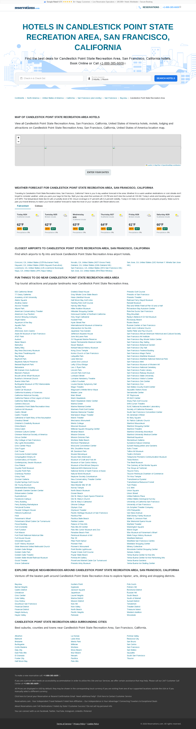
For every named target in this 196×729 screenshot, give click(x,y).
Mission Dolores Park (80, 437)
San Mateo (131, 650)
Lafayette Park (77, 356)
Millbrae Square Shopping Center (85, 429)
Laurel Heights (77, 595)
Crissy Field (20, 476)
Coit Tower (19, 451)
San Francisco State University (140, 376)
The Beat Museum (135, 462)
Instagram (69, 711)
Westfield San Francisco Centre (141, 541)
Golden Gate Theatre (24, 555)
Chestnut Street (21, 420)
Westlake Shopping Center (138, 544)
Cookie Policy (93, 723)
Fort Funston (20, 530)
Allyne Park (19, 308)
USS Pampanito (133, 510)
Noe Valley (75, 607)
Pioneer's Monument (80, 546)
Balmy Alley (19, 348)
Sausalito (131, 653)
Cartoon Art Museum (24, 409)
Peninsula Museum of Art (81, 535)
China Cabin (20, 429)
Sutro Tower (132, 448)
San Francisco (111, 98)
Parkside (74, 615)
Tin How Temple (134, 476)
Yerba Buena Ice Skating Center (141, 563)
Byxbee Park (20, 387)
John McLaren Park (79, 336)
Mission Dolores (78, 434)
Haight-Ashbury (21, 612)
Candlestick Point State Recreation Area (32, 406)
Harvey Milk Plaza (78, 306)
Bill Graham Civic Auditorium (27, 370)
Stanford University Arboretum (140, 432)
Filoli (17, 516)
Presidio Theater (134, 297)
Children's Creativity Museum (27, 423)
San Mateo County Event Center (141, 387)
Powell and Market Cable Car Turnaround (89, 560)
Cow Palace (20, 465)
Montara (74, 647)
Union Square (133, 490)
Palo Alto (75, 661)
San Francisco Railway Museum (140, 373)
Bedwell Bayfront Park (24, 364)
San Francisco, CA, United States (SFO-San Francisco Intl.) (96, 268)
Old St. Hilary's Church (80, 499)
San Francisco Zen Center (138, 381)
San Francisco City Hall (137, 348)
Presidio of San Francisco (138, 294)
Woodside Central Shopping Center (142, 549)
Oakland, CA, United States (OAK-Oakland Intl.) (91, 265)
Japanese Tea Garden (81, 331)
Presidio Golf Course (136, 292)
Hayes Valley (20, 615)
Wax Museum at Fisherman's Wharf (142, 532)
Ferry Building (21, 502)
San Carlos (131, 644)
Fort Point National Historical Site (29, 535)
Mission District (77, 601)
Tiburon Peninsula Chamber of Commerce (145, 474)
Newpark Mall (77, 482)
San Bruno (131, 641)
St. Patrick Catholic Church (138, 420)
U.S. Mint (130, 488)
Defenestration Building (25, 488)
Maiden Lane (76, 392)
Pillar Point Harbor (79, 541)
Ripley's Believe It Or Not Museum (141, 317)
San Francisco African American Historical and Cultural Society (154, 334)
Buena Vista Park (22, 381)
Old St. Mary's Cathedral (81, 502)
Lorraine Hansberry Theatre (83, 378)
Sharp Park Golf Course (137, 401)
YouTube (60, 711)
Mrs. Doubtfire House (80, 448)
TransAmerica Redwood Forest (140, 482)
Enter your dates (98, 172)
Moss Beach (76, 650)
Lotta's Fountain (78, 381)
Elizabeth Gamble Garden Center (29, 490)
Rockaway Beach (134, 320)
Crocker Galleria (22, 479)
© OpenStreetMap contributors (171, 165)
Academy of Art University (26, 297)
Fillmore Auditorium (23, 513)
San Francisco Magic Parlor (139, 353)
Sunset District (133, 601)
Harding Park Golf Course (82, 303)
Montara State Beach (80, 440)
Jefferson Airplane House (82, 334)
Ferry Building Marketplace (26, 504)
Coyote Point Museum (24, 468)
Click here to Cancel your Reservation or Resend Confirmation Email (45, 696)
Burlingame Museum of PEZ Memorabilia (32, 384)
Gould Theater (21, 560)
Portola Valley (133, 636)
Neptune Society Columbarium (84, 476)
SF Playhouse (133, 395)
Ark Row (18, 328)
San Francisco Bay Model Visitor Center (144, 339)
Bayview (123, 98)
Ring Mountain (133, 314)
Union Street (132, 493)
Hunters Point (77, 584)
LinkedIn (79, 711)
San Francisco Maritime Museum (141, 356)
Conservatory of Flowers (25, 460)
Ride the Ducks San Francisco (140, 311)
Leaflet (149, 165)
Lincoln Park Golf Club (80, 373)
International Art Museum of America (86, 325)
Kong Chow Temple (79, 350)
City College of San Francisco (28, 440)
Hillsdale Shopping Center (82, 311)
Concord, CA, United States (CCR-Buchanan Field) (37, 262)
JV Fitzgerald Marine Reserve (84, 339)
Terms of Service (64, 723)
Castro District (21, 590)
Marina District (77, 598)
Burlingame (19, 644)
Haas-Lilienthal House (80, 297)
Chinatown (19, 593)
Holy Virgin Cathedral (80, 317)
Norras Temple (77, 488)
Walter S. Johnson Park (137, 518)
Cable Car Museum (23, 390)
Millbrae (74, 644)
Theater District (133, 607)
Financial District (22, 607)
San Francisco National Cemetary (141, 367)
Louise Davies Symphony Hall (84, 384)
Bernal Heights (21, 587)
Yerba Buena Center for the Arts (141, 555)
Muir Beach (76, 653)
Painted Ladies (77, 521)
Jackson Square (78, 590)
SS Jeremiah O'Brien (136, 415)
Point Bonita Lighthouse (81, 549)
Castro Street (20, 412)
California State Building (25, 401)
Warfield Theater (134, 524)
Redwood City (133, 639)
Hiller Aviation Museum (81, 308)
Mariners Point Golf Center (82, 409)
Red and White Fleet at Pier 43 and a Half (145, 306)
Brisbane (18, 641)
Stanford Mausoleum (136, 423)
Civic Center (20, 595)
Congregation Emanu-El (25, 457)
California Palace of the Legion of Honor (32, 398)
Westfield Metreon (135, 538)
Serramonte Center (135, 392)
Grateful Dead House (80, 292)
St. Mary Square (134, 418)
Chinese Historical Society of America (31, 434)
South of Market (134, 598)
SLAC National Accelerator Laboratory (143, 406)
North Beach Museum (80, 490)
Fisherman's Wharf (23, 518)
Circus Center (21, 437)
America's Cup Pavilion (25, 314)
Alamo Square (21, 300)
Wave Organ (132, 530)
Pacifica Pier (76, 516)
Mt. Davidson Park (79, 451)
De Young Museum (23, 485)
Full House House (22, 538)
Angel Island (20, 320)
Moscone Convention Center (83, 446)
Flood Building (21, 524)
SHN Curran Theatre (136, 404)
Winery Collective (134, 546)
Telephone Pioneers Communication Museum (147, 457)
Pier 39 (74, 538)
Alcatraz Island (21, 303)
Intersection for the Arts (81, 328)
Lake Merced (77, 359)
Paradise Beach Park (80, 532)
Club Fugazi (20, 448)
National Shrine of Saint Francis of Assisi (88, 471)
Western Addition (134, 612)
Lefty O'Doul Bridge (79, 364)
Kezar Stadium (77, 345)
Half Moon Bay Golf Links (82, 300)
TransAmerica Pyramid (136, 479)
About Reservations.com (25, 706)
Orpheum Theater (78, 510)
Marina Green (77, 404)
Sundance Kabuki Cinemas (138, 443)
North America (33, 98)
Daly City (18, 650)
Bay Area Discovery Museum (27, 350)
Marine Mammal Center (81, 406)
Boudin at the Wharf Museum (27, 376)
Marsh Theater (77, 418)
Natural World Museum (81, 474)
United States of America (53, 98)
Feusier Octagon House (25, 510)
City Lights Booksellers (24, 443)
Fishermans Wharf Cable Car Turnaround (32, 521)
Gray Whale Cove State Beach (84, 294)
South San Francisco (136, 655)
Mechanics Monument (80, 420)
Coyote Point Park (23, 471)
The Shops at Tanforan (137, 468)
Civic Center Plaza (23, 446)
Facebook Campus (23, 499)
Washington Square (135, 527)
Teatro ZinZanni (134, 454)
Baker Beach (20, 342)
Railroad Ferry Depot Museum (140, 300)
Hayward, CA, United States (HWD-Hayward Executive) (38, 265)
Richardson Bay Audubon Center (141, 308)
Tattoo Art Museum (135, 451)
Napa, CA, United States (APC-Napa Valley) (33, 271)
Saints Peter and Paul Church (139, 331)
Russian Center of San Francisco (141, 325)
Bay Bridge (19, 356)
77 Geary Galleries (23, 294)
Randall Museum (134, 303)
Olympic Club (76, 507)
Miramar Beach (77, 432)
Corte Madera (21, 647)
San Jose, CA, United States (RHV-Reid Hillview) (91, 271)
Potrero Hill (132, 587)
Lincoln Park (76, 370)
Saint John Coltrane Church (139, 328)
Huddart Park (76, 320)
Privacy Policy (79, 723)
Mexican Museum (78, 426)
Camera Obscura (22, 404)
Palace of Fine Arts (79, 524)
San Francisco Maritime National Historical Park (147, 359)
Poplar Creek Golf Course (82, 552)
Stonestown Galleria (135, 440)
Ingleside (75, 587)
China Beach (20, 426)
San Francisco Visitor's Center (140, 378)
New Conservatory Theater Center (86, 479)
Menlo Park (76, 641)
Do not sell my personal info (99, 706)
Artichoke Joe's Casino (25, 331)
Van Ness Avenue (134, 513)
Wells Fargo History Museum (139, 535)
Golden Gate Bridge (23, 549)
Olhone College (78, 504)
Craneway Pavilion (23, 474)
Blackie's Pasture (22, 373)
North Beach (76, 609)
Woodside (131, 615)
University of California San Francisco (143, 502)
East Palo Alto (21, 653)
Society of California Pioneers (140, 409)
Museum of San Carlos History (84, 462)
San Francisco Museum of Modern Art (143, 364)
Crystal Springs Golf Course (27, 482)
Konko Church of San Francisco (85, 353)
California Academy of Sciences (28, 392)
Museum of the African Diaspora (85, 465)
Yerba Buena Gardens (136, 560)
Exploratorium (21, 496)
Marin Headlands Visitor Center (84, 401)
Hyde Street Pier (78, 322)
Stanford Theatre (134, 429)
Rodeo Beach (133, 322)
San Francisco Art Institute (138, 336)
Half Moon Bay (21, 661)
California (71, 98)
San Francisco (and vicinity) (90, 98)
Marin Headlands (78, 398)
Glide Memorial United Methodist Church (32, 546)
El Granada (19, 655)
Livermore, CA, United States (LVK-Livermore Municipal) (39, 268)
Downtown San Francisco (26, 604)
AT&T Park (19, 336)
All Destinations (45, 706)
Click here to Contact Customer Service (114, 696)
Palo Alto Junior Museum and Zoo (85, 530)
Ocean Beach (77, 493)
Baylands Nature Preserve (26, 362)
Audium (18, 339)
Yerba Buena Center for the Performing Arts (146, 558)
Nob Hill (74, 604)
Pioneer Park (76, 544)
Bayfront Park (20, 359)
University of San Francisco (139, 504)
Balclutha (19, 345)
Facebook (44, 711)
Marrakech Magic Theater (82, 415)
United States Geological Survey (141, 499)
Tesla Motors (132, 460)
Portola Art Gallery (79, 558)
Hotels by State (60, 706)
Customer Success (77, 706)
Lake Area (75, 639)
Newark (74, 655)
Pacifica (74, 658)
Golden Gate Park (22, 552)
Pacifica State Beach (80, 518)
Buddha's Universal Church (26, 378)
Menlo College (77, 423)
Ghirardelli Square (22, 541)
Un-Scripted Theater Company (140, 507)
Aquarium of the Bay (23, 322)
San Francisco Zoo (135, 384)
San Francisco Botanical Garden (141, 345)
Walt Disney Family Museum (139, 516)
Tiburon (130, 658)
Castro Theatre (21, 415)
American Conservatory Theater (29, 311)
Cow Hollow (20, 601)
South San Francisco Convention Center (144, 412)
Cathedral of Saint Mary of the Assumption (33, 418)
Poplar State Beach (79, 555)
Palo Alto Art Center (79, 527)
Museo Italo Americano (81, 457)
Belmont (18, 639)
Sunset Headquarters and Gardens (142, 446)
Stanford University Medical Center (142, 434)
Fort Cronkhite (21, 527)
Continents (19, 98)
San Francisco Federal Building (140, 350)
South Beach (132, 595)
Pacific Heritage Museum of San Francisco (89, 513)
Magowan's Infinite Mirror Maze (84, 390)
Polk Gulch (131, 584)
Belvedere (19, 367)
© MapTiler (156, 165)
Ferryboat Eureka (22, 507)
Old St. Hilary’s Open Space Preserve (87, 496)
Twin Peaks (132, 485)
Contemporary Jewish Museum (28, 462)
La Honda (75, 636)
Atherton (18, 636)
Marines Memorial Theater (82, 412)
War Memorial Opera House (139, 521)
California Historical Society (27, 395)
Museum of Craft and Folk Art (83, 460)
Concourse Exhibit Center (26, 454)
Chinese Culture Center (25, 432)
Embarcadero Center (24, 493)
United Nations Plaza (136, 496)
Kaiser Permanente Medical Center (86, 342)
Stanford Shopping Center (138, 426)
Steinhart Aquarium (135, 437)
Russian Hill (132, 593)
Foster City (19, 658)
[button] (18, 138)
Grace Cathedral (22, 563)
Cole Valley (20, 598)
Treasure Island (134, 609)
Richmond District (134, 590)
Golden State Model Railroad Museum (31, 558)
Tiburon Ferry (133, 471)
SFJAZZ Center (133, 398)
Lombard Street (77, 376)
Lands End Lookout (79, 362)
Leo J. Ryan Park (78, 367)
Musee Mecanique (79, 454)
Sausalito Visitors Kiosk (137, 390)
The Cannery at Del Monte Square (142, 465)
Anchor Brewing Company (26, 317)
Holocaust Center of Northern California (88, 314)
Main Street (76, 395)
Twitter (52, 711)
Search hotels (166, 78)
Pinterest (88, 711)
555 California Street (24, 292)
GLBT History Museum (24, 544)
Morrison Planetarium (80, 443)
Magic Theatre (77, 387)
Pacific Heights (77, 612)
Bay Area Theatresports (25, 353)
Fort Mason (20, 532)
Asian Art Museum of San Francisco (30, 334)
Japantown (75, 593)
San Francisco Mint (135, 362)
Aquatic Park (20, 325)
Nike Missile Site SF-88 (81, 485)
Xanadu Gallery (133, 552)
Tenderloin (131, 604)
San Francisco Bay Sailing (138, 342)
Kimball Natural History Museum (84, 348)
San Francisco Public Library (139, 370)
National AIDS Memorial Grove (84, 468)
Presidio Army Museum (81, 563)
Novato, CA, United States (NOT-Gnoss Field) (90, 262)
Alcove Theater (21, 306)
